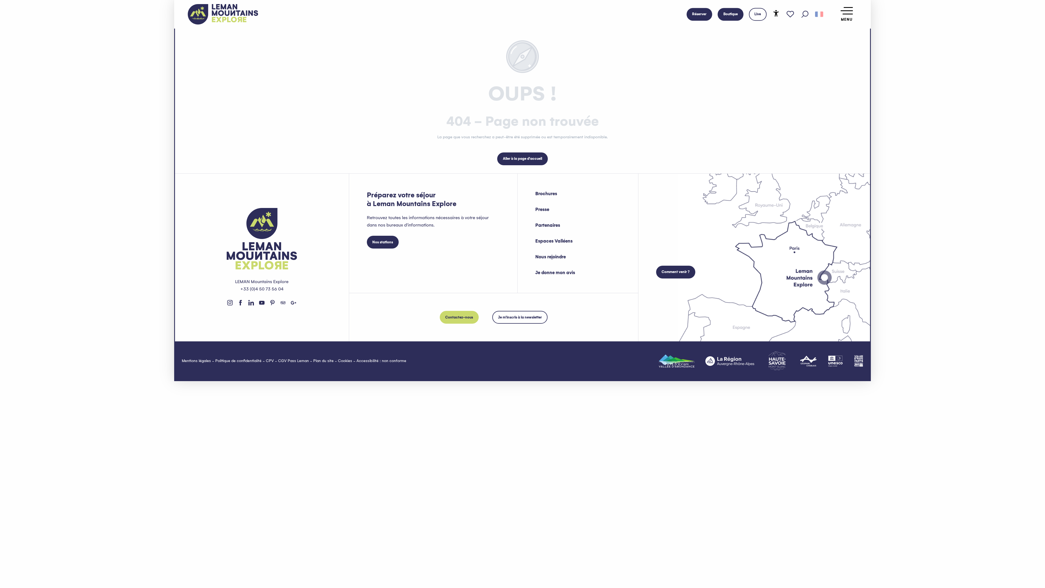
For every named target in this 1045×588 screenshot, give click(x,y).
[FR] (819, 14)
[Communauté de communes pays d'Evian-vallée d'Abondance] (676, 360)
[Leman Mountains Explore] (223, 14)
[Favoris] (790, 14)
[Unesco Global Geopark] (835, 360)
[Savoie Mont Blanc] (777, 360)
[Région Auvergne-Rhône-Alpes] (729, 361)
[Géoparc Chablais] (808, 360)
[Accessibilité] (776, 13)
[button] (805, 14)
